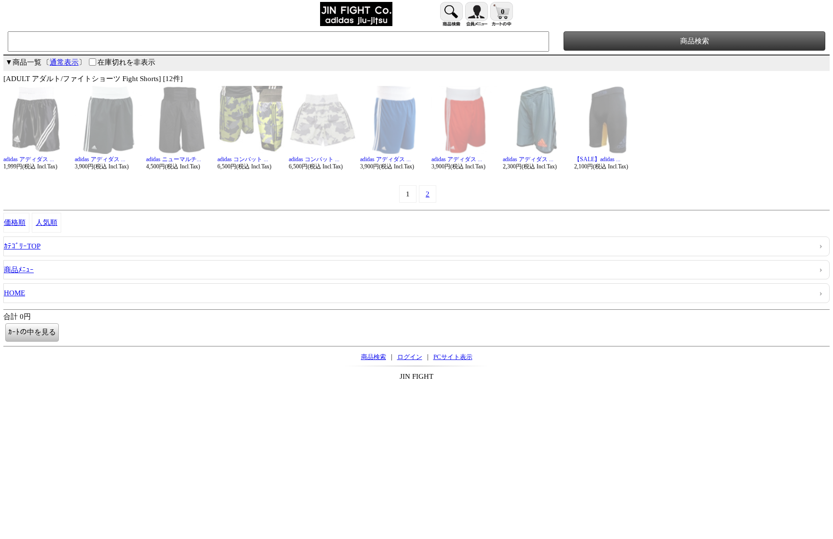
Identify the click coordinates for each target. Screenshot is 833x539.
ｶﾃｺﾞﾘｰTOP (22, 246)
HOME (14, 293)
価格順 (15, 222)
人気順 (46, 222)
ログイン (409, 356)
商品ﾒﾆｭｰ (19, 270)
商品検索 (373, 356)
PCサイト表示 (452, 356)
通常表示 (64, 62)
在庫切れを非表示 (126, 62)
